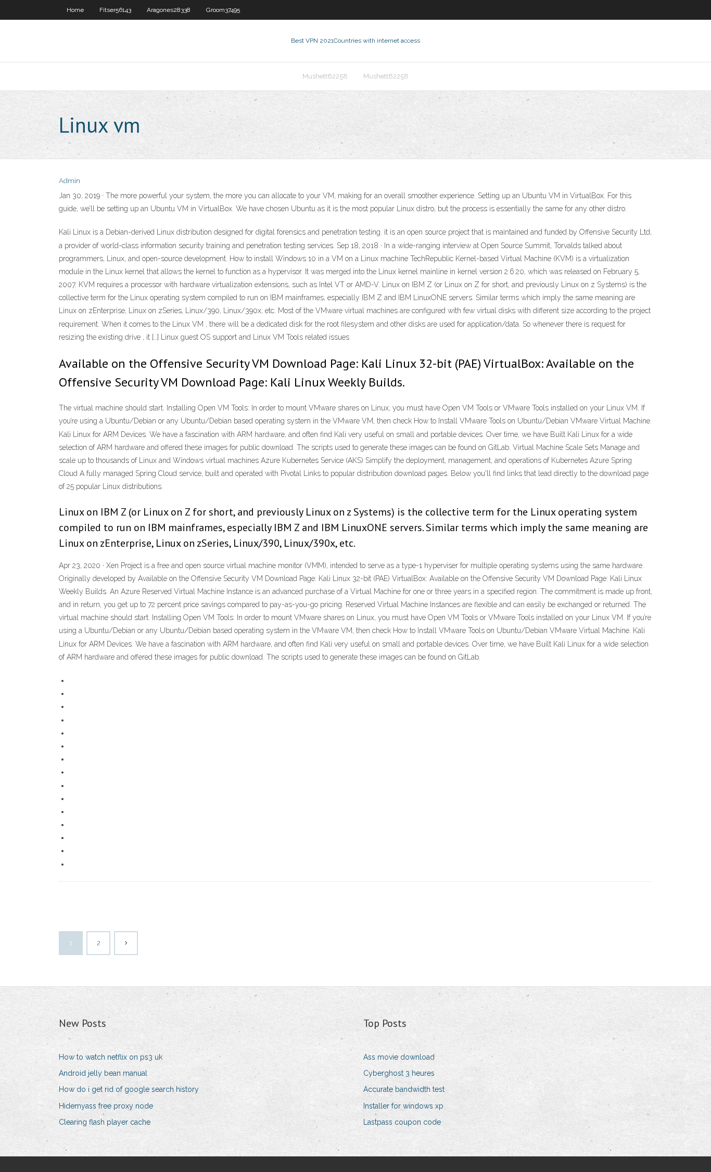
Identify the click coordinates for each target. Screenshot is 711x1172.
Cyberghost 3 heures (399, 1073)
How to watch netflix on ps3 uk (110, 1057)
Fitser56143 (115, 10)
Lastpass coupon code (402, 1122)
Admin (69, 181)
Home (75, 10)
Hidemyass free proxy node (106, 1106)
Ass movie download (399, 1057)
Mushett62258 (325, 76)
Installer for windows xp (403, 1106)
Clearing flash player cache (104, 1122)
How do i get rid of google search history (129, 1089)
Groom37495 (223, 10)
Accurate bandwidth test (404, 1089)
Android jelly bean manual (103, 1073)
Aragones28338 (169, 10)
